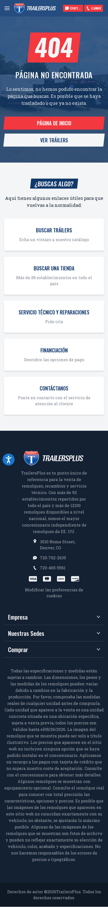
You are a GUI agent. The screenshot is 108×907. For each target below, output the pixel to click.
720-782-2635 (53, 557)
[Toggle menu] (7, 8)
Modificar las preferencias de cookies (54, 592)
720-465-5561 (53, 567)
